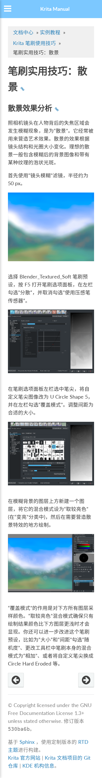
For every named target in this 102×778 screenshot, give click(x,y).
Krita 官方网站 (24, 758)
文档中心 (23, 32)
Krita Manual (54, 9)
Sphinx (27, 742)
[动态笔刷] (16, 680)
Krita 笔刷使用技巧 (34, 43)
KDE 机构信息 (38, 766)
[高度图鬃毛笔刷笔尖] (86, 680)
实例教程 (50, 32)
